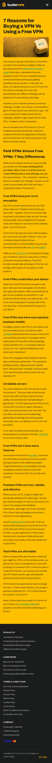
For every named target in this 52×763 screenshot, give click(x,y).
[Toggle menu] (47, 4)
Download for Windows (13, 637)
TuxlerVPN (43, 434)
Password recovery (11, 735)
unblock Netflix (18, 522)
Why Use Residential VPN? (14, 666)
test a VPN (21, 253)
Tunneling (7, 334)
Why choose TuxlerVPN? (13, 662)
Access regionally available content (18, 674)
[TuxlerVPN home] (13, 4)
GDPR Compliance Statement (16, 710)
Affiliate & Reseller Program (15, 649)
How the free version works (14, 670)
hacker (42, 247)
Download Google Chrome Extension (19, 641)
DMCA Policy (8, 698)
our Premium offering (27, 604)
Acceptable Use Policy (13, 714)
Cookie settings (8, 757)
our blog (33, 455)
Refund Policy (9, 691)
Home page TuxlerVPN (12, 727)
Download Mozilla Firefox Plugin (16, 645)
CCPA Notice (9, 706)
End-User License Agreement (15, 687)
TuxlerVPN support (11, 731)
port (25, 466)
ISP (33, 247)
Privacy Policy (9, 694)
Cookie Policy (9, 702)
